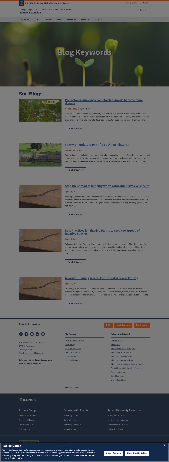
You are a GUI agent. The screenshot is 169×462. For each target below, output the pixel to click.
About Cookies (113, 453)
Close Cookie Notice (137, 453)
